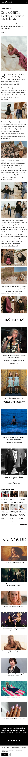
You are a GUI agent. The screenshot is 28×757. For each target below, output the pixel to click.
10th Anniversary (6, 8)
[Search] (26, 2)
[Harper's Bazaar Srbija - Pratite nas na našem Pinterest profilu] (14, 740)
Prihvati (4, 754)
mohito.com (16, 294)
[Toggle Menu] (3, 2)
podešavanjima (4, 751)
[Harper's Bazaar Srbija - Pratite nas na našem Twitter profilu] (11, 740)
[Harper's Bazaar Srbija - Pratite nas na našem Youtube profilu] (19, 740)
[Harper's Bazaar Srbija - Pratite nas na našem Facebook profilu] (8, 740)
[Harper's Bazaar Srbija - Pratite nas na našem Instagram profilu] (16, 740)
